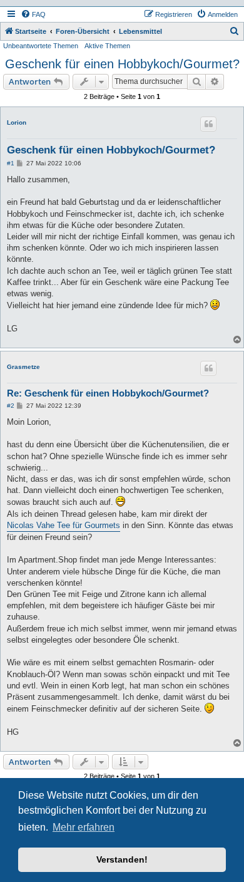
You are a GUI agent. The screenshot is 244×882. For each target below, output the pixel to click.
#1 (10, 163)
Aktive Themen (107, 45)
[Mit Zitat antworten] (208, 124)
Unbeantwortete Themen (40, 45)
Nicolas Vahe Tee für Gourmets (63, 525)
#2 (10, 405)
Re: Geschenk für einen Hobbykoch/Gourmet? (108, 393)
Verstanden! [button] (122, 859)
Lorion (16, 122)
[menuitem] (33, 14)
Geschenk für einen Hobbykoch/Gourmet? (122, 64)
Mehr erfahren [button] (83, 827)
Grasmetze (23, 366)
